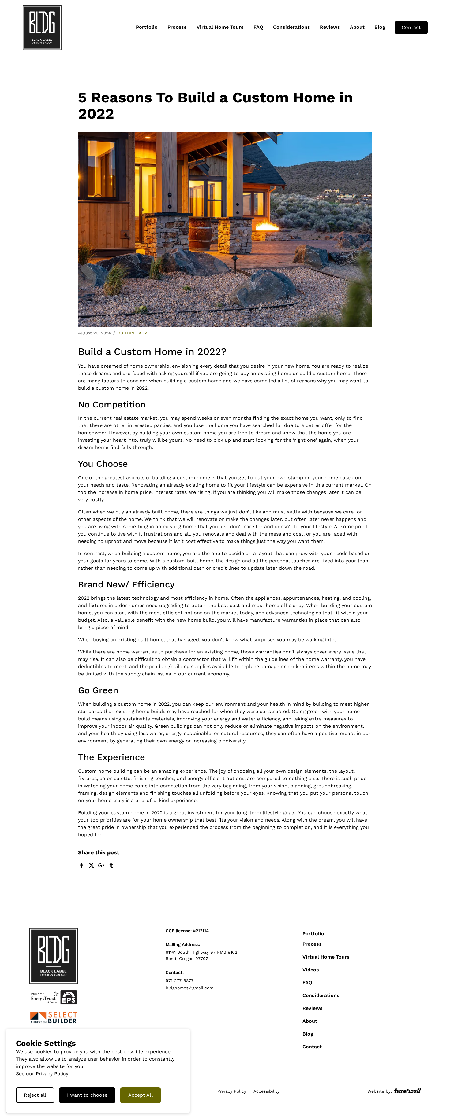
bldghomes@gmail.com (189, 987)
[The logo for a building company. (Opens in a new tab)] (53, 1017)
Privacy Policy (231, 1091)
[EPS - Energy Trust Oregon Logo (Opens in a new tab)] (53, 997)
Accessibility (266, 1091)
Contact (411, 27)
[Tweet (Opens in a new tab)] (91, 865)
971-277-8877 (179, 980)
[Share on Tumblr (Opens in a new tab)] (111, 865)
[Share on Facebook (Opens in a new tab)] (81, 865)
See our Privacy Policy (42, 1074)
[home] (42, 27)
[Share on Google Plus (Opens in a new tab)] (101, 865)
